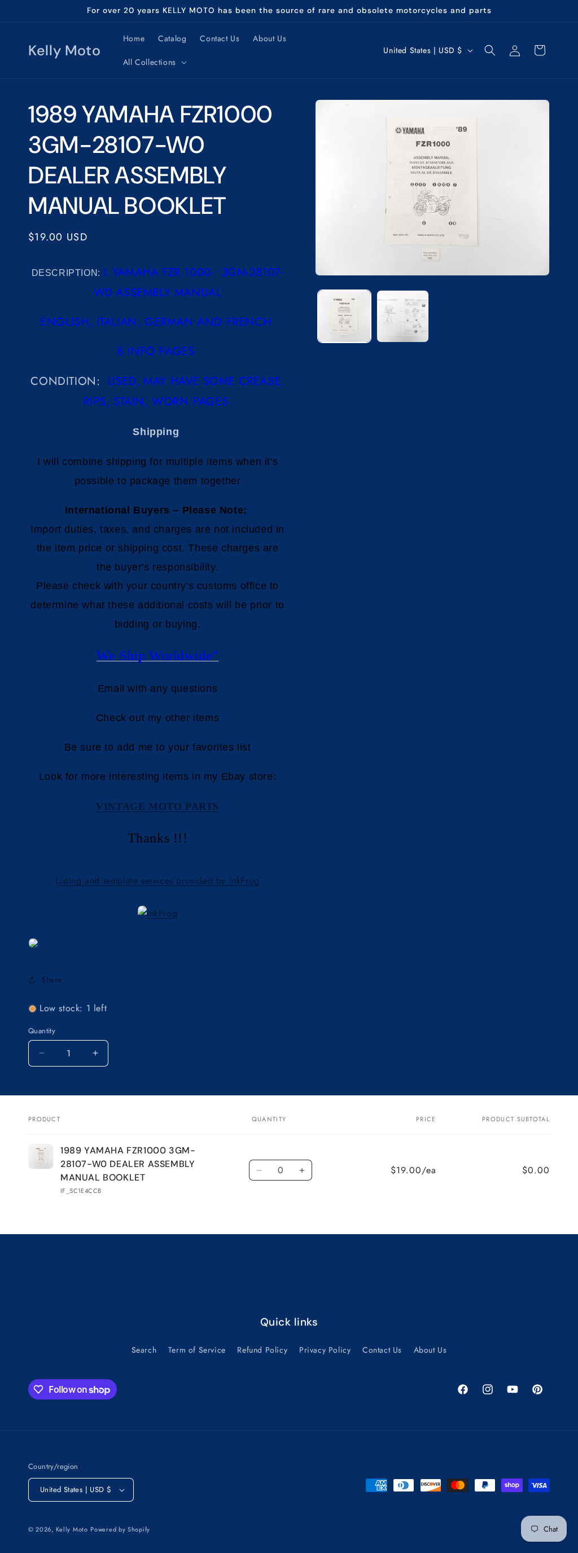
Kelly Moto (72, 1529)
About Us (430, 1349)
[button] (153, 62)
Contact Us (382, 1349)
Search (144, 1349)
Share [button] (51, 979)
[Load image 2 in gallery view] (402, 316)
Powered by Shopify (120, 1529)
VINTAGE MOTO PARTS (157, 806)
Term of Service (197, 1349)
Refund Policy (262, 1349)
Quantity (41, 1030)
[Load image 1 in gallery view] (344, 316)
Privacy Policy (325, 1349)
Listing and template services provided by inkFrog (157, 880)
